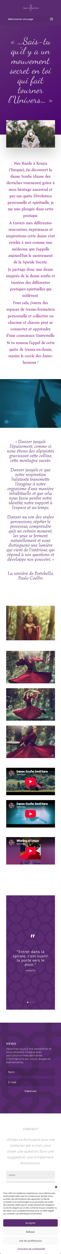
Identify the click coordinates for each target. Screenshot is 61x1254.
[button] (56, 1187)
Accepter (31, 1222)
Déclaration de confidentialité (31, 1248)
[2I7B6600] (30, 639)
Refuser (30, 1231)
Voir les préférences (30, 1240)
